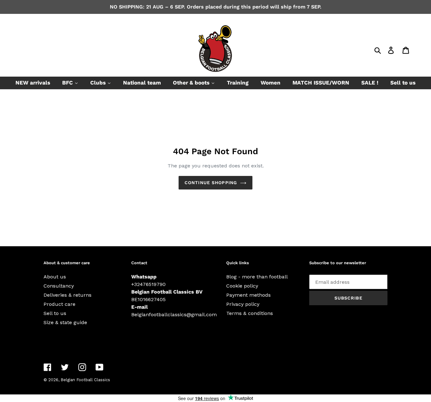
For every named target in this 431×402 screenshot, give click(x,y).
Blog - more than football (257, 277)
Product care (59, 304)
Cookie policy (242, 286)
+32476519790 (148, 284)
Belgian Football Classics (85, 379)
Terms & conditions (249, 313)
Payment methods (248, 295)
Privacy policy (242, 304)
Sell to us (55, 313)
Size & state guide (65, 322)
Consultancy (59, 286)
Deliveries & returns (68, 295)
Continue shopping (211, 182)
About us (55, 277)
